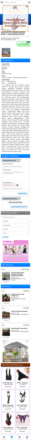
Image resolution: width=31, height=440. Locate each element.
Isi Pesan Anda (7, 169)
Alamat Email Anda (8, 164)
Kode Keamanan (7, 182)
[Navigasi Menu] (1, 2)
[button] (22, 193)
